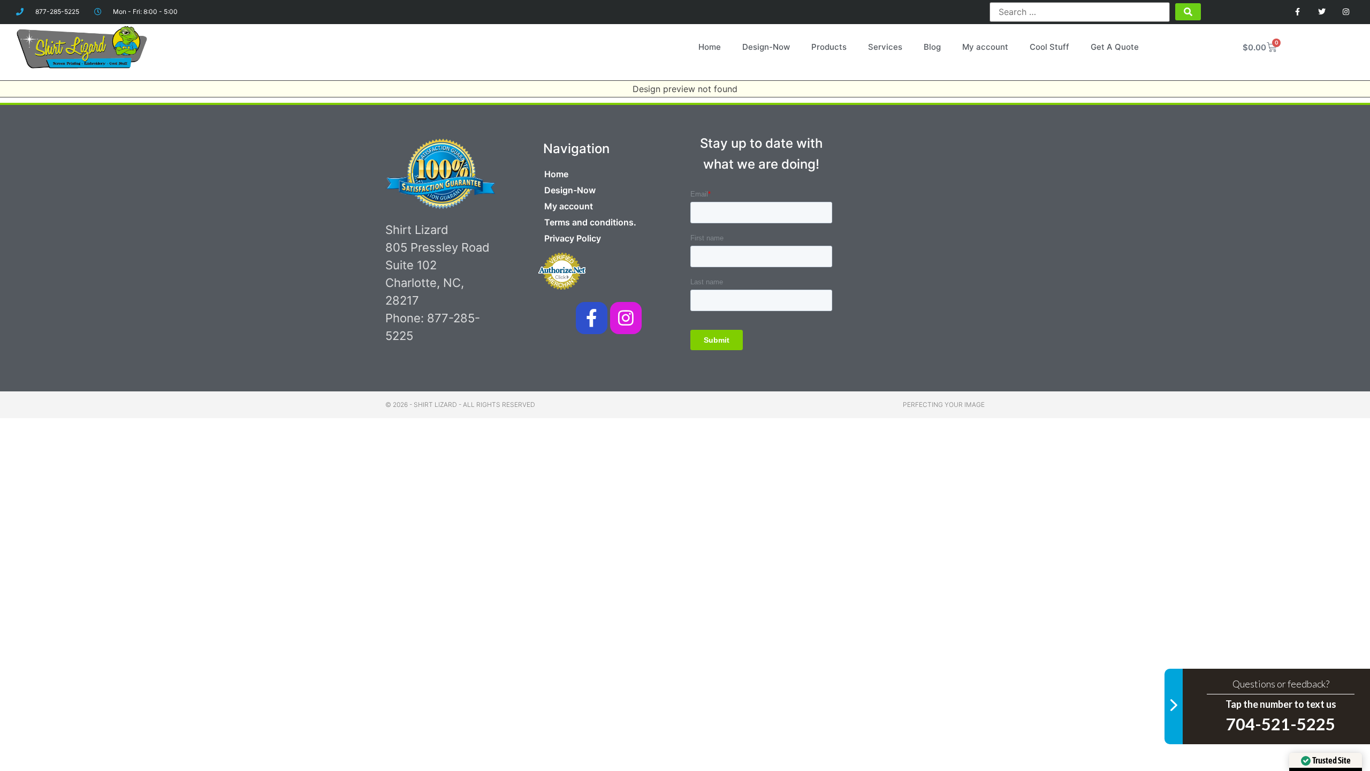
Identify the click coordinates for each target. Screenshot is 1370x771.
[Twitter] (1322, 12)
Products (829, 47)
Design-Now (766, 47)
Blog (932, 47)
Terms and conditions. (590, 222)
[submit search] (1188, 11)
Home (709, 47)
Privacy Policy (572, 238)
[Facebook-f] (591, 318)
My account (985, 47)
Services (885, 47)
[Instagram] (1346, 12)
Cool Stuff (1049, 47)
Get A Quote (1115, 47)
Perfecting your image (944, 404)
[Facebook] (1298, 12)
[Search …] (1080, 11)
